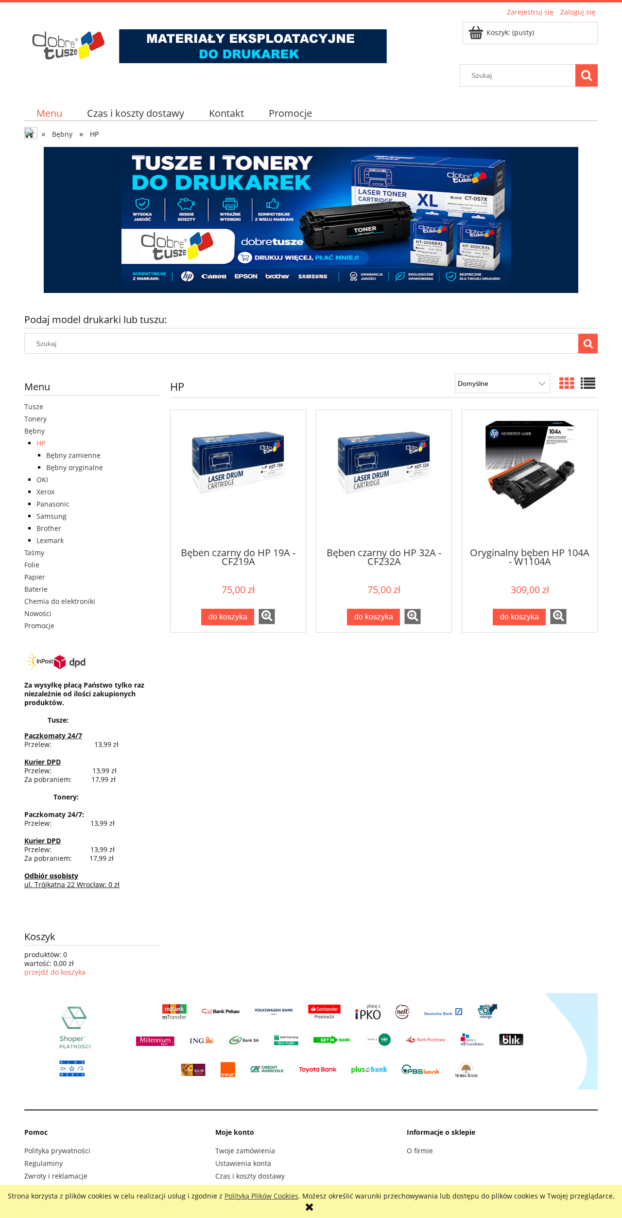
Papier (34, 577)
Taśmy (34, 552)
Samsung (51, 516)
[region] (311, 220)
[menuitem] (49, 113)
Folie (31, 564)
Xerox (45, 491)
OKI (42, 479)
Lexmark (50, 540)
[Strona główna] (208, 41)
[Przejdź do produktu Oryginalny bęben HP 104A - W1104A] (529, 478)
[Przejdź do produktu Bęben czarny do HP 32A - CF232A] (384, 478)
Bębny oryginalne (74, 467)
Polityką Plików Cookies (261, 1195)
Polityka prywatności (57, 1150)
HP (40, 443)
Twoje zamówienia (245, 1150)
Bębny (34, 431)
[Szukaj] (586, 75)
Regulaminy (43, 1163)
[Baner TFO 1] (311, 220)
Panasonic (52, 504)
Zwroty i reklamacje (55, 1176)
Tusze (33, 406)
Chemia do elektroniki (59, 601)
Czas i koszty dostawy (250, 1176)
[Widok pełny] (588, 383)
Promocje (39, 625)
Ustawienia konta (243, 1163)
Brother (48, 528)
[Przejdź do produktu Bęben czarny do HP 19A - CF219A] (238, 478)
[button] (267, 616)
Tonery (35, 418)
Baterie (36, 589)
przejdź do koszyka (55, 972)
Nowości (38, 613)
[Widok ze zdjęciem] (566, 383)
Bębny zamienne (73, 455)
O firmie (420, 1150)
